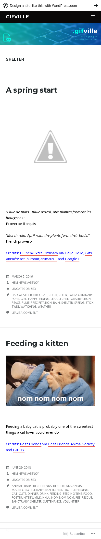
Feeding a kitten (37, 343)
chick (53, 295)
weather (44, 306)
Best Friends (30, 443)
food (87, 494)
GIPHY (19, 449)
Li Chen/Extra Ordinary (39, 252)
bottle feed (54, 490)
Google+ (72, 258)
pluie (25, 303)
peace (16, 303)
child (63, 295)
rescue (87, 497)
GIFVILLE (17, 17)
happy (33, 299)
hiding (44, 299)
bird (36, 295)
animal (17, 486)
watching (28, 306)
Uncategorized (24, 289)
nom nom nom (62, 497)
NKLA (46, 497)
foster (17, 497)
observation (81, 299)
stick (89, 303)
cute (22, 494)
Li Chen (64, 299)
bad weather (22, 295)
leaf (54, 299)
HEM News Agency (25, 283)
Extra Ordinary (81, 295)
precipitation (41, 303)
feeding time (72, 494)
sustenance (52, 501)
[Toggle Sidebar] (93, 17)
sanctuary (20, 501)
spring (79, 303)
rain (56, 303)
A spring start (31, 90)
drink (44, 494)
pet (78, 497)
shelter (67, 303)
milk (38, 497)
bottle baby (34, 490)
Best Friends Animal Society (71, 443)
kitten (28, 497)
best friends (42, 486)
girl (24, 299)
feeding (56, 494)
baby (28, 486)
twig (15, 306)
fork (15, 299)
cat (44, 295)
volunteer (71, 501)
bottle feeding (76, 490)
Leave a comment (25, 313)
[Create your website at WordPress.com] (50, 5)
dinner (33, 494)
